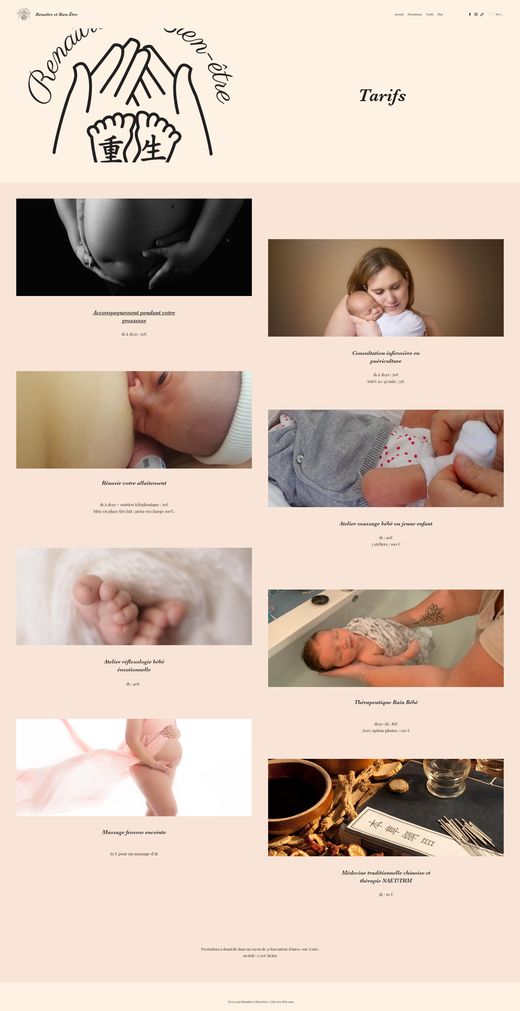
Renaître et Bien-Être (56, 14)
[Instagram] (476, 14)
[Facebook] (470, 14)
